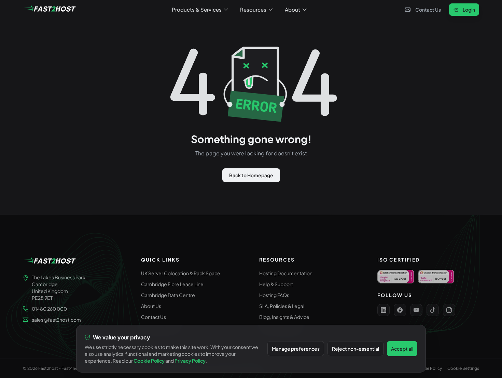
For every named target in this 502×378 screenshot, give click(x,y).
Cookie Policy (428, 368)
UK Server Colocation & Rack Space (180, 273)
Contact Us (428, 9)
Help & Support (276, 284)
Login (469, 9)
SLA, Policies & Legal (281, 306)
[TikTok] (433, 310)
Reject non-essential (355, 349)
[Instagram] (449, 310)
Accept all (402, 349)
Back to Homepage (251, 175)
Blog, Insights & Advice (284, 317)
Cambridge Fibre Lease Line (172, 284)
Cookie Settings (463, 368)
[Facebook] (400, 310)
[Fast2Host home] (50, 9)
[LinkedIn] (383, 310)
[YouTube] (416, 310)
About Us (151, 306)
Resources (253, 9)
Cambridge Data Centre (168, 295)
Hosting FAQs (274, 295)
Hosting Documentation (285, 273)
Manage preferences (296, 349)
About (292, 9)
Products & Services (197, 9)
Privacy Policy (190, 361)
